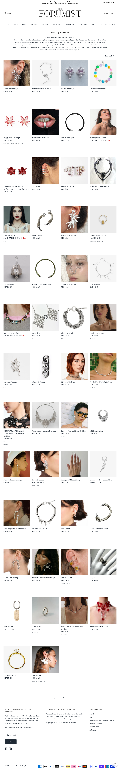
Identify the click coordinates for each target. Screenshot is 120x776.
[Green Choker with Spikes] (45, 268)
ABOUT (93, 25)
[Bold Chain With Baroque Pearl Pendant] (74, 610)
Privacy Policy (94, 727)
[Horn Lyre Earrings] (74, 170)
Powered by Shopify (21, 766)
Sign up (10, 741)
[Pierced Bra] (45, 317)
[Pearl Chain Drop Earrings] (17, 464)
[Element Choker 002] (45, 513)
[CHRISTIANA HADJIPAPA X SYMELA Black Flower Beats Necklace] (17, 415)
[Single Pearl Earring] (103, 317)
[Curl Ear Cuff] (74, 513)
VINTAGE (45, 25)
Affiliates (93, 730)
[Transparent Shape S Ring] (74, 464)
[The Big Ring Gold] (17, 659)
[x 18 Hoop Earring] (103, 415)
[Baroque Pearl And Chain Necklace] (74, 415)
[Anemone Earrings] (17, 366)
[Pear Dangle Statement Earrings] (17, 513)
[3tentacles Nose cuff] (74, 268)
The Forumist (11, 766)
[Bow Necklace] (103, 268)
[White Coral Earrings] (74, 219)
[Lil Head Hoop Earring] (103, 219)
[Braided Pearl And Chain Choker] (103, 366)
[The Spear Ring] (17, 268)
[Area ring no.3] (45, 610)
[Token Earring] (17, 610)
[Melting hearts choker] (103, 122)
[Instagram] (10, 749)
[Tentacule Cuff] (74, 562)
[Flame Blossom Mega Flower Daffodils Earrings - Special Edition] (17, 170)
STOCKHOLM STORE (108, 25)
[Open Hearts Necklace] (17, 317)
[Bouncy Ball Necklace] (103, 73)
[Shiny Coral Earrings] (17, 73)
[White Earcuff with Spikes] (103, 513)
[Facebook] (6, 749)
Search (92, 714)
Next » (64, 697)
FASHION (33, 25)
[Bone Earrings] (45, 219)
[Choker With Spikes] (74, 122)
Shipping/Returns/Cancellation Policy (102, 720)
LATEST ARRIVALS (11, 25)
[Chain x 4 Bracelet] (74, 317)
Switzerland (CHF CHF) (108, 2)
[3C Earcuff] (45, 170)
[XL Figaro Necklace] (74, 366)
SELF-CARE (83, 25)
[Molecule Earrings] (74, 73)
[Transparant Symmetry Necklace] (45, 415)
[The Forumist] (60, 13)
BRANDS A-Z (57, 25)
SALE (24, 25)
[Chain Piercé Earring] (17, 562)
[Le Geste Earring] (45, 464)
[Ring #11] (103, 562)
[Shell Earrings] (45, 659)
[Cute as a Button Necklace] (45, 73)
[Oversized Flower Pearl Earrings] (45, 562)
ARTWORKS (70, 25)
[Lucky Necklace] (17, 219)
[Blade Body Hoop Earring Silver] (103, 464)
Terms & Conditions (96, 723)
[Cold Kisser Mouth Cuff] (45, 122)
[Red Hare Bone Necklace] (103, 610)
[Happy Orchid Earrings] (17, 122)
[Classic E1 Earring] (45, 366)
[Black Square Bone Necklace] (103, 170)
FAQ (91, 717)
